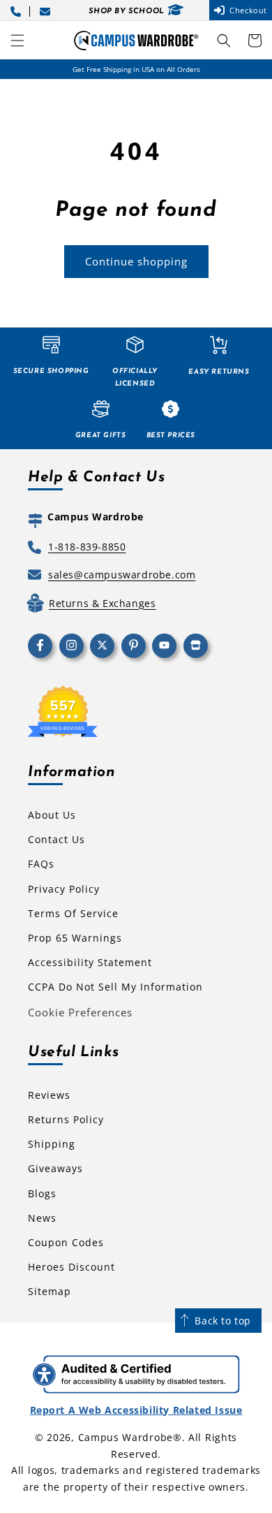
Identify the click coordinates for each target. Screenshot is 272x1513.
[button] (17, 40)
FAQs (41, 863)
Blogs (42, 1193)
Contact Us (56, 839)
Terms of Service (73, 913)
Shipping (51, 1143)
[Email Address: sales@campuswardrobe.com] (47, 10)
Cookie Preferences (80, 1012)
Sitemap (49, 1291)
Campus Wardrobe (126, 1437)
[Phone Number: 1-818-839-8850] (18, 10)
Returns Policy (66, 1119)
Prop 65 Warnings (75, 937)
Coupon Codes (66, 1242)
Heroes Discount (71, 1266)
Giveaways (55, 1168)
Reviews (49, 1095)
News (42, 1218)
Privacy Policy (64, 889)
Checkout (248, 10)
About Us (52, 814)
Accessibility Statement (90, 962)
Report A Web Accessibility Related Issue (136, 1410)
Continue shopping (136, 261)
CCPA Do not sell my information (115, 986)
